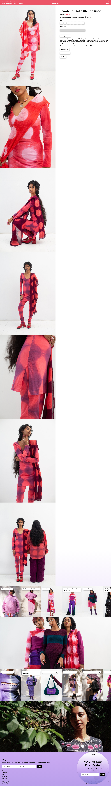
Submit (102, 774)
